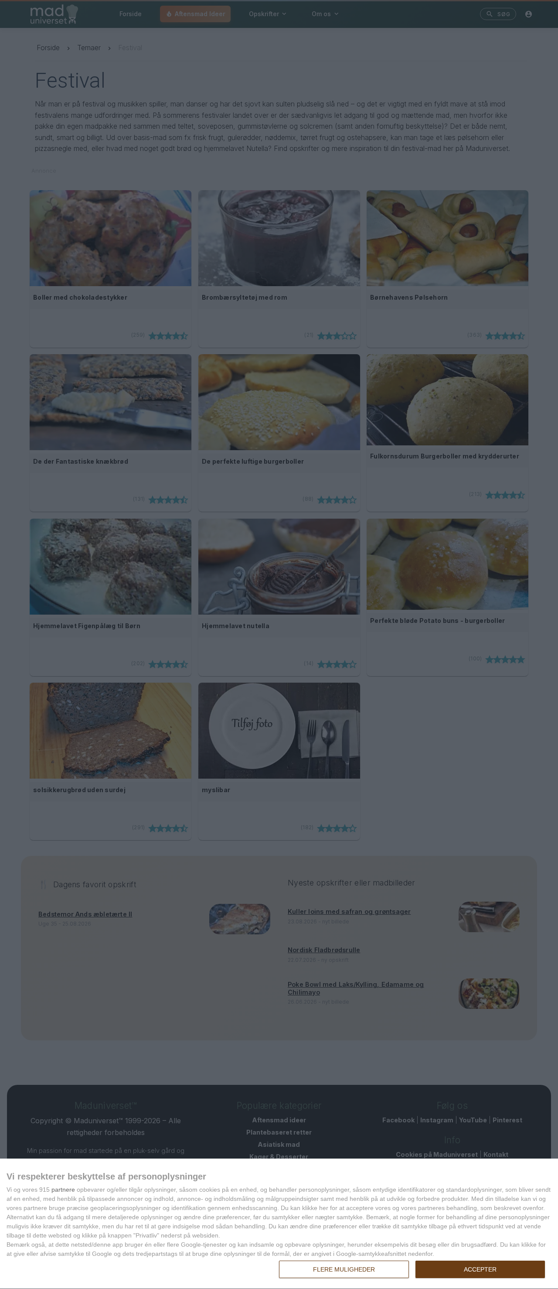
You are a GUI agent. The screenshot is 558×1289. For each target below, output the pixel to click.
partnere (63, 1189)
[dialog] (279, 1224)
